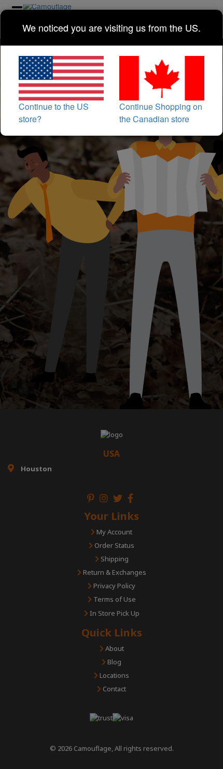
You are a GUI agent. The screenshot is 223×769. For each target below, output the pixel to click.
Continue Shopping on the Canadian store (160, 112)
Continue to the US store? (54, 112)
